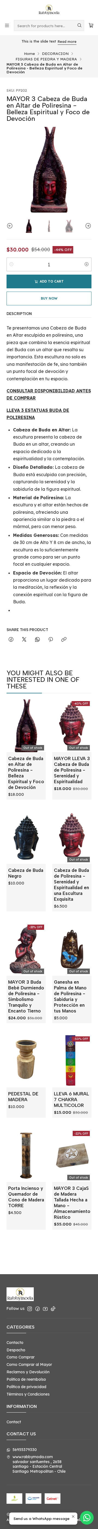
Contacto (15, 1342)
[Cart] (91, 25)
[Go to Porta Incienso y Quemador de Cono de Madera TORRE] (26, 1155)
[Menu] (7, 25)
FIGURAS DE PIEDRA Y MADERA (46, 59)
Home (29, 53)
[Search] (79, 25)
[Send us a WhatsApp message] (87, 1518)
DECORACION (55, 53)
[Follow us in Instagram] (29, 1309)
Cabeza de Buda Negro (25, 873)
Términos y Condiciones (28, 1394)
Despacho (16, 1349)
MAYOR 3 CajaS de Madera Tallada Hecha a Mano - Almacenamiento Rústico (72, 1202)
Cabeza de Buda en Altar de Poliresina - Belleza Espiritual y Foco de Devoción (26, 773)
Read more (67, 41)
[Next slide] (87, 226)
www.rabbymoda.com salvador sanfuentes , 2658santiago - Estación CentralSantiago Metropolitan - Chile (39, 1464)
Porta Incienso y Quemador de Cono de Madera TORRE (26, 1196)
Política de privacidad (26, 1386)
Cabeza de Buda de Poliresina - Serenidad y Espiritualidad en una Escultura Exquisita (71, 884)
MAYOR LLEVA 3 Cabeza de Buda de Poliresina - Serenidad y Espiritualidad (72, 770)
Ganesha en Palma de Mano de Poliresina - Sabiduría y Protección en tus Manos (70, 996)
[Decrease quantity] (11, 264)
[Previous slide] (11, 226)
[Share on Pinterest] (50, 639)
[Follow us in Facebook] (37, 1309)
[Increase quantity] (86, 264)
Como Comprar (21, 1357)
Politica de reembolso (26, 1379)
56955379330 (25, 1449)
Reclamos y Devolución (28, 1371)
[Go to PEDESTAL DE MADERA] (26, 1061)
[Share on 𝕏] (24, 639)
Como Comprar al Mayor (29, 1364)
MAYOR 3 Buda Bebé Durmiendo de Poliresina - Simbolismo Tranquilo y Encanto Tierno (26, 996)
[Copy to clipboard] (63, 639)
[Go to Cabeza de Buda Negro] (26, 837)
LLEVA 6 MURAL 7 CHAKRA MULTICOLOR (71, 1099)
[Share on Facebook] (11, 639)
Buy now (49, 298)
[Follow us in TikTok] (53, 1309)
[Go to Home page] (49, 9)
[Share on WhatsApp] (37, 639)
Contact (14, 1421)
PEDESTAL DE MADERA (23, 1096)
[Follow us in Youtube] (45, 1309)
